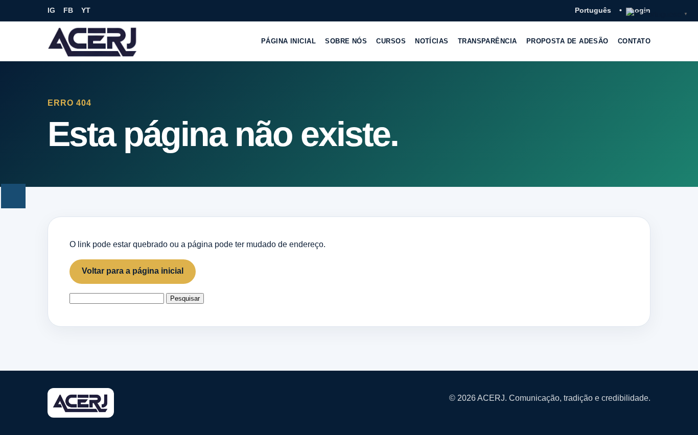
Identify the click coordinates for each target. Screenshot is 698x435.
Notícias (432, 41)
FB (68, 10)
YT (85, 10)
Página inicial (288, 41)
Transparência (487, 41)
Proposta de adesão (567, 41)
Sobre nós (346, 41)
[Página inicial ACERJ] (93, 41)
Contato (634, 41)
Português (593, 10)
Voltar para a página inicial (132, 271)
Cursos (391, 41)
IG (51, 10)
